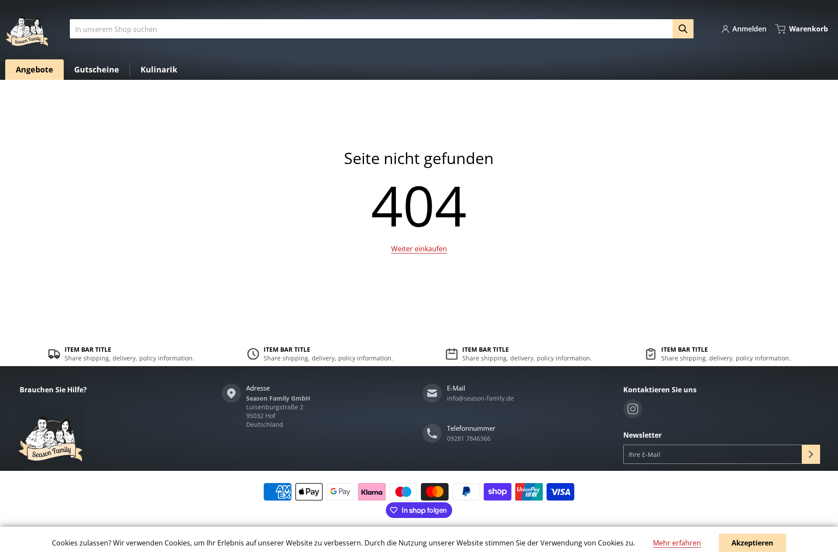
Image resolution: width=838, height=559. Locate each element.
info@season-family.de (480, 398)
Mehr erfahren (677, 543)
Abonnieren (811, 454)
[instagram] (632, 408)
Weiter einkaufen (419, 249)
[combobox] (378, 28)
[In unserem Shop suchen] (683, 28)
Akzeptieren (752, 543)
